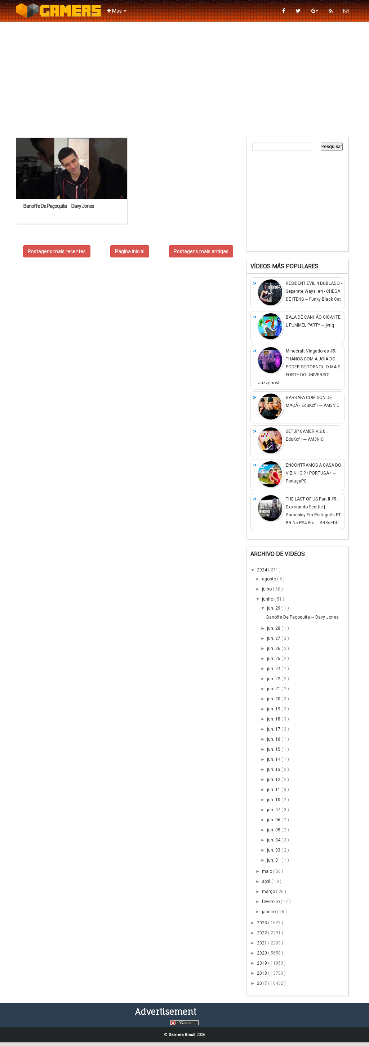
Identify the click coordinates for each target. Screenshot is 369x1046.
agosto (269, 579)
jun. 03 (274, 850)
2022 (262, 932)
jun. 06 (274, 819)
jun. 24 (274, 668)
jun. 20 (274, 698)
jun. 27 (274, 638)
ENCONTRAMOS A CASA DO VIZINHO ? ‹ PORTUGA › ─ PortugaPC (313, 473)
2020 (262, 953)
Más (117, 11)
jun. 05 (274, 829)
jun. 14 (274, 759)
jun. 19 (274, 708)
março (269, 891)
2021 (262, 943)
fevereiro (271, 901)
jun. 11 (274, 789)
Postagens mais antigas (201, 251)
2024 (262, 570)
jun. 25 (274, 658)
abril (266, 881)
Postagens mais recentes (57, 251)
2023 (262, 922)
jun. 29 (274, 608)
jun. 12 (274, 779)
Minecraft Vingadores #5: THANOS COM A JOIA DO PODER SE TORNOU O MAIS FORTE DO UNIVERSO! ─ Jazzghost (299, 367)
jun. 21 (274, 688)
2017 (262, 983)
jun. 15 (274, 749)
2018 (262, 973)
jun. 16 (274, 739)
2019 (262, 963)
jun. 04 (274, 840)
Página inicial (130, 251)
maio (267, 871)
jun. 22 (274, 678)
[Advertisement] (184, 79)
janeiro (269, 911)
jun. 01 (274, 860)
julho (267, 589)
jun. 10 (274, 799)
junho (268, 599)
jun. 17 (274, 729)
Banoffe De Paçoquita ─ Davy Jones (302, 617)
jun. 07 (274, 809)
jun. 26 (274, 648)
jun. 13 (274, 769)
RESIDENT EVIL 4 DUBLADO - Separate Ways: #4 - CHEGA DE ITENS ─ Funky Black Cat (314, 291)
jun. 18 (274, 719)
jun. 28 (274, 628)
